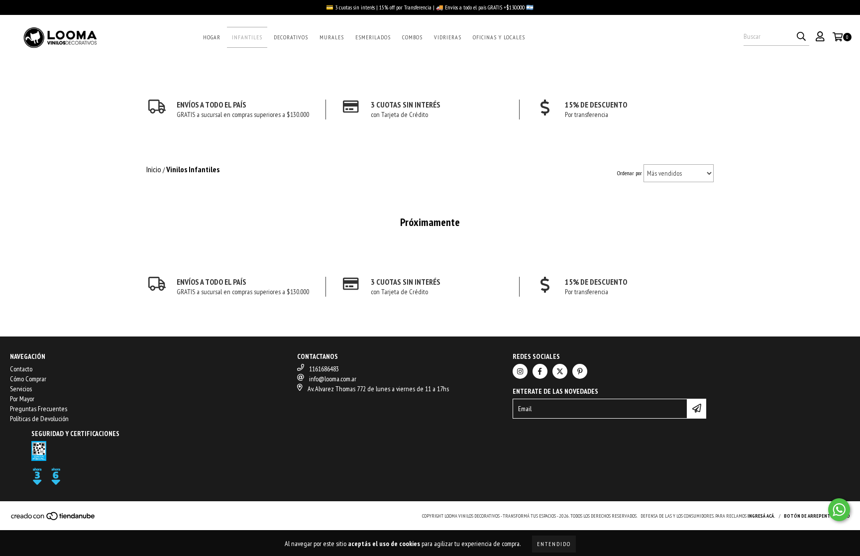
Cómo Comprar (28, 378)
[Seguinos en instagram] (520, 371)
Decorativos (291, 37)
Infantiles (247, 37)
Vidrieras (447, 37)
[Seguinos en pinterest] (579, 371)
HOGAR (211, 37)
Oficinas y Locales (499, 37)
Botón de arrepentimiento (817, 516)
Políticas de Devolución (39, 418)
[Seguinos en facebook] (540, 371)
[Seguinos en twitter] (559, 371)
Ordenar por (629, 173)
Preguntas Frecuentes (38, 408)
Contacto (21, 368)
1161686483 (324, 368)
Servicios (21, 388)
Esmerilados (373, 37)
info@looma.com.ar (332, 378)
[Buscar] (801, 37)
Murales (332, 37)
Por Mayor (22, 398)
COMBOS (412, 37)
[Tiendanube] (53, 519)
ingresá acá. (761, 516)
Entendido (554, 544)
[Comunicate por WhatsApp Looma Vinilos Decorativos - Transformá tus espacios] (839, 509)
